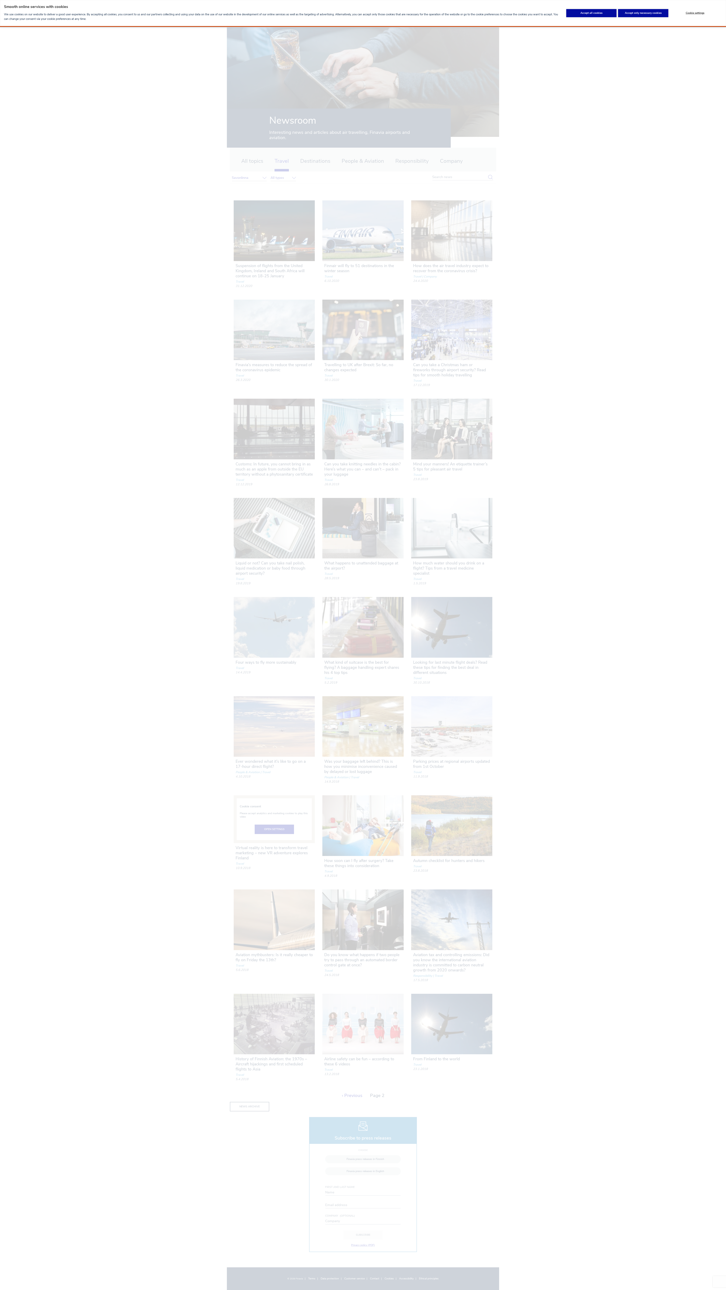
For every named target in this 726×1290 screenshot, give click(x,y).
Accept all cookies (591, 13)
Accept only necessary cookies (643, 13)
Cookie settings (695, 13)
